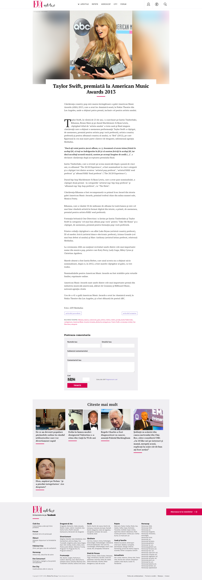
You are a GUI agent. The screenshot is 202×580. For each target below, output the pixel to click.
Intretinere (95, 558)
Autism (134, 550)
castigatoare (68, 322)
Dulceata (131, 528)
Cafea (121, 528)
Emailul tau (107, 342)
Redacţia (160, 576)
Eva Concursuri (39, 559)
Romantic (70, 526)
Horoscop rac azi (147, 545)
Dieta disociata (92, 561)
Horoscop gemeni (147, 543)
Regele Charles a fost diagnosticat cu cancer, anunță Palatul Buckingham (115, 435)
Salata (116, 528)
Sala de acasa (100, 563)
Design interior (128, 547)
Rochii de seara (97, 526)
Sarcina (89, 541)
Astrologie (144, 535)
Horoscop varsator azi (149, 558)
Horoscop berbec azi (148, 566)
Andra (74, 545)
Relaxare (109, 556)
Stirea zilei (131, 558)
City (115, 4)
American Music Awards (81, 322)
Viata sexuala (78, 526)
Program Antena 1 (66, 551)
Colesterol (109, 543)
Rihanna (81, 320)
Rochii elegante (92, 530)
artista (103, 320)
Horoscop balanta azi (148, 564)
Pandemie (117, 563)
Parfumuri (76, 558)
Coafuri (62, 560)
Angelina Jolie (72, 543)
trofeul (130, 322)
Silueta (100, 561)
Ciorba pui (130, 534)
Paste (123, 526)
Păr (61, 558)
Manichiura (80, 560)
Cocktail (123, 530)
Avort (107, 547)
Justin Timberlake (127, 320)
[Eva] (39, 2)
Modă (89, 524)
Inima (101, 541)
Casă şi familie (120, 540)
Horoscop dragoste (148, 532)
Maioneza (129, 532)
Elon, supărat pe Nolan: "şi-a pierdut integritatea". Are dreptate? (50, 484)
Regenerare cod (111, 379)
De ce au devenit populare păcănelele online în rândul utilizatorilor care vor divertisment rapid (50, 436)
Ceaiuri (95, 541)
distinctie (99, 322)
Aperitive (117, 532)
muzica (86, 320)
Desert (123, 532)
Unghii (70, 558)
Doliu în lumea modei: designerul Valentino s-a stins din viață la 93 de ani (82, 435)
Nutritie (97, 560)
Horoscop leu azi (147, 562)
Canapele (130, 545)
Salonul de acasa (79, 563)
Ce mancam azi (124, 536)
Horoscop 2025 (146, 528)
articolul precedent (73, 313)
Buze (68, 562)
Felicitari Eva (38, 546)
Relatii (62, 528)
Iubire (72, 528)
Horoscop (106, 4)
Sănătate (91, 538)
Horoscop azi (145, 530)
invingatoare (107, 322)
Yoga (88, 558)
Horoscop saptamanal (149, 568)
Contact (167, 576)
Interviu (124, 558)
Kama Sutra (64, 530)
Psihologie (106, 541)
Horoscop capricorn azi (149, 553)
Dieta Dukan (101, 556)
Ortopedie (98, 549)
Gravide (117, 550)
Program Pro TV (74, 549)
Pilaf (135, 532)
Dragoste (63, 526)
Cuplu (67, 528)
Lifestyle (84, 4)
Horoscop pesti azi (147, 560)
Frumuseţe (64, 555)
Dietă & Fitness (93, 553)
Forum (123, 4)
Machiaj (68, 560)
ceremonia (123, 322)
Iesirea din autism (124, 560)
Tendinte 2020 (92, 534)
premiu (118, 320)
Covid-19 (131, 562)
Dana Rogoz (81, 543)
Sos (136, 526)
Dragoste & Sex (66, 524)
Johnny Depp (73, 541)
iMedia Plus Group (52, 576)
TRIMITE (77, 385)
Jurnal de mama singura (130, 549)
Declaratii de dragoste (76, 532)
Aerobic (102, 558)
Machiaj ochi (80, 562)
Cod (68, 375)
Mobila (124, 545)
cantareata (93, 320)
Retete (95, 4)
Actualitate (119, 555)
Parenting (117, 549)
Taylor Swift (115, 322)
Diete (89, 556)
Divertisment (65, 536)
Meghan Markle (65, 539)
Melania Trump (79, 547)
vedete (113, 320)
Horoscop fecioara (147, 541)
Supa (125, 528)
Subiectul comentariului (77, 351)
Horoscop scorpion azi (149, 554)
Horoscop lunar (146, 537)
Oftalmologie (100, 547)
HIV (93, 549)
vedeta (108, 320)
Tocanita (117, 530)
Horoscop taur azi (147, 551)
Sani (73, 560)
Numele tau (72, 342)
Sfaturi (35, 538)
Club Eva (36, 524)
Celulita (73, 562)
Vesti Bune (124, 562)
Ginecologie (91, 543)
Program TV (64, 549)
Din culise (117, 558)
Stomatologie (100, 543)
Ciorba (128, 526)
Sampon (63, 562)
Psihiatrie (105, 549)
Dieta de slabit (106, 560)
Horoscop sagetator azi (149, 556)
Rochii (65, 558)
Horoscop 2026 (146, 526)
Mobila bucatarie (120, 543)
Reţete (117, 524)
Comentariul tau (74, 360)
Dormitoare (118, 547)
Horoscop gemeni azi (148, 547)
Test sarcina (104, 545)
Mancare (117, 526)
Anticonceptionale (93, 545)
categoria (74, 324)
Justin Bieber (68, 547)
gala (98, 320)
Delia (79, 545)
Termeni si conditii (150, 576)
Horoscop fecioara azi (149, 549)
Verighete (90, 532)
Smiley (69, 545)
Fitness (93, 556)
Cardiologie (91, 547)
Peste (133, 526)
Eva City (36, 566)
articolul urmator (129, 313)
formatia (92, 322)
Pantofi (108, 528)
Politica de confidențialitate (135, 576)
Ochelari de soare (100, 532)
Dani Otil (63, 545)
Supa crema (131, 530)
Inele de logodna (104, 530)
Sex (83, 528)
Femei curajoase (126, 550)
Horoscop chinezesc (148, 534)
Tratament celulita (66, 563)
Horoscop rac (146, 539)
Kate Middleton (77, 539)
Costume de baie (99, 528)
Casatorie (78, 528)
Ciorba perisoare (120, 534)
